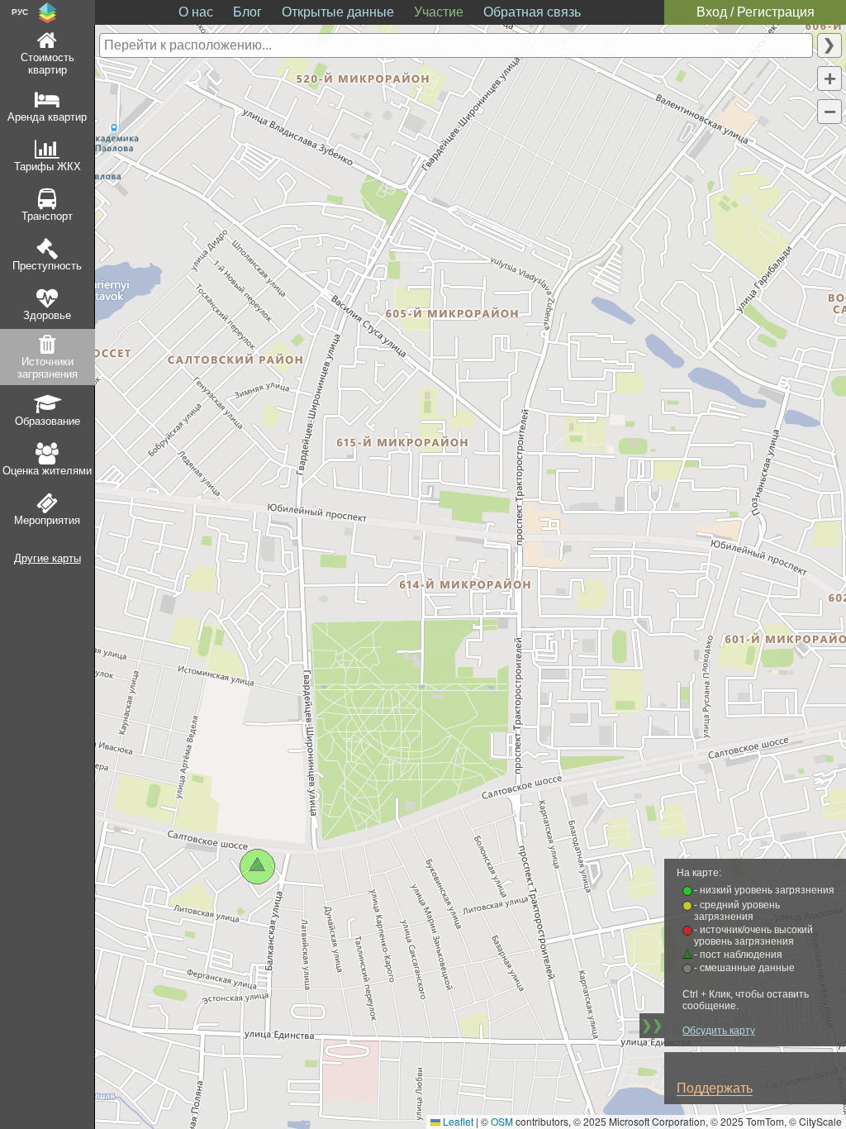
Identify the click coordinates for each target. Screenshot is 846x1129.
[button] (829, 78)
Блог (247, 12)
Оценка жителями (47, 470)
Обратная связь (532, 12)
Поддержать (715, 1088)
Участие (438, 12)
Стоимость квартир (47, 63)
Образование (47, 421)
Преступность (47, 266)
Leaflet (456, 1121)
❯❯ (652, 1025)
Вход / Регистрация (755, 12)
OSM (502, 1121)
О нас (195, 12)
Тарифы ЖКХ (47, 166)
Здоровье (47, 315)
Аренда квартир (47, 117)
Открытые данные (338, 12)
